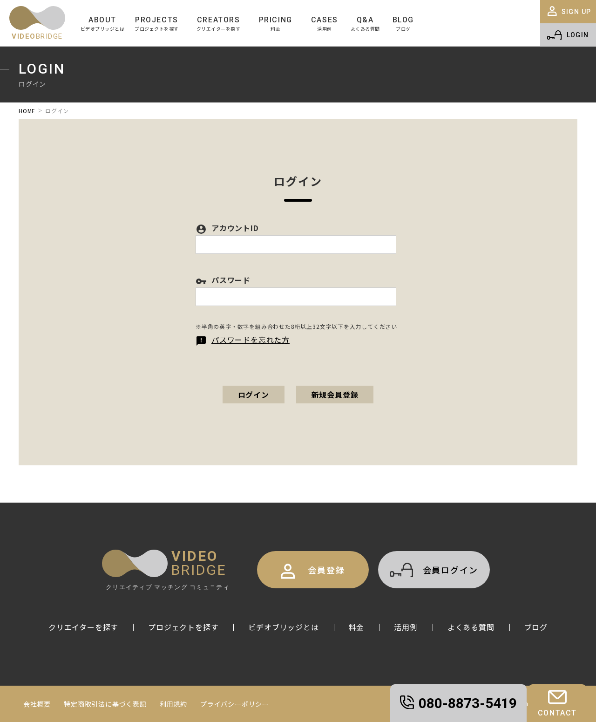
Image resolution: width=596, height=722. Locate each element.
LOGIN (578, 35)
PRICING (275, 23)
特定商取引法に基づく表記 (105, 703)
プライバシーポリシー (234, 703)
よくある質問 (470, 627)
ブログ (536, 627)
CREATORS (218, 23)
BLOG (403, 23)
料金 (357, 627)
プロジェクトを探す (183, 627)
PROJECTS (156, 23)
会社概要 (37, 703)
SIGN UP (576, 11)
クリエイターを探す (83, 627)
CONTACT (557, 712)
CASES (324, 23)
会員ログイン (450, 570)
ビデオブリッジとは (283, 627)
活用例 (405, 627)
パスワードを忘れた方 (243, 339)
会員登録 (326, 570)
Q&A (365, 23)
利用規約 (173, 703)
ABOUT (102, 23)
